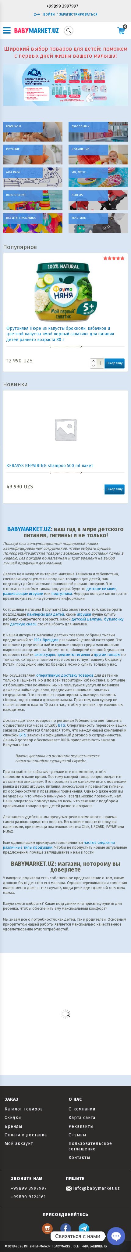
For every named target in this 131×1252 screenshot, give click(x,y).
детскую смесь (23, 624)
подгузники (61, 593)
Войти (49, 14)
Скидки (13, 1117)
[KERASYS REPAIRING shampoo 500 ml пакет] (65, 429)
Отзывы (77, 1135)
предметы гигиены (73, 654)
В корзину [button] (114, 363)
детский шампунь (87, 619)
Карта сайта (82, 1117)
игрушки (84, 614)
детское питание (101, 588)
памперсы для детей (45, 614)
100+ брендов (46, 640)
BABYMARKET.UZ (29, 529)
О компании (82, 1109)
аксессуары (44, 654)
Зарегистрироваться (78, 14)
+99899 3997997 (62, 7)
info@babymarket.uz (96, 1188)
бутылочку (113, 619)
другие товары (107, 654)
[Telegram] (84, 1232)
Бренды (13, 1126)
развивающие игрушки (23, 593)
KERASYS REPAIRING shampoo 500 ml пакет (49, 465)
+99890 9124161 (28, 1197)
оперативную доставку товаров (65, 675)
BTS (61, 725)
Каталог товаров (24, 1109)
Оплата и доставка (26, 1135)
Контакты (79, 1157)
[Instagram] (47, 1232)
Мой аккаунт (19, 1143)
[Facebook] (65, 1232)
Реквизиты (81, 1126)
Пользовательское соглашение (90, 1146)
